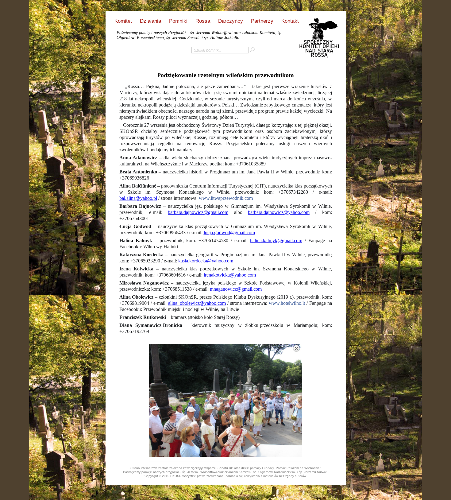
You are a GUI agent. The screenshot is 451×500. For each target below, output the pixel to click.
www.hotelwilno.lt (287, 303)
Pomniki (178, 21)
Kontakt (290, 21)
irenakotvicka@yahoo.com (230, 274)
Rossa (202, 21)
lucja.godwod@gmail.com (229, 232)
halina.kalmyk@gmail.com (276, 240)
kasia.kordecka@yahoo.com (205, 260)
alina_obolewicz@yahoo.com (197, 303)
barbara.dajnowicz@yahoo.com (279, 212)
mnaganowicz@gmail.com (236, 289)
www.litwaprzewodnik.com (226, 198)
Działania (150, 21)
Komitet (123, 21)
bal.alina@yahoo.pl (138, 198)
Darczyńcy (230, 21)
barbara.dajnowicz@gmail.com (198, 212)
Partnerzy (262, 21)
